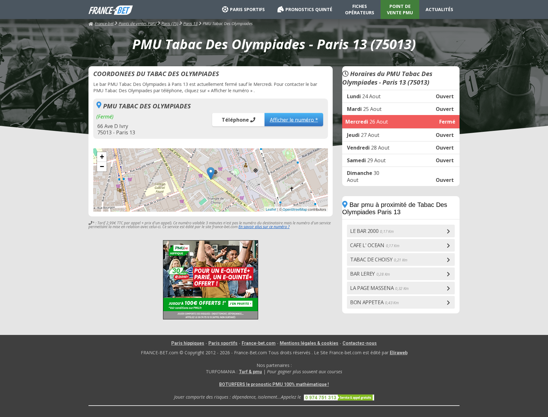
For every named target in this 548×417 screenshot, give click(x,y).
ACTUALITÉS (439, 9)
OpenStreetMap (295, 209)
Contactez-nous (359, 343)
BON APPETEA (374, 302)
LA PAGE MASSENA (379, 288)
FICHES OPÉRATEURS (359, 9)
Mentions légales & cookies (309, 343)
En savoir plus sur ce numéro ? (264, 226)
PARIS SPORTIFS (247, 9)
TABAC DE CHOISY (378, 259)
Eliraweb (399, 352)
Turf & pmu (250, 371)
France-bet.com (259, 343)
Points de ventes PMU (137, 23)
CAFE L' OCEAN (374, 245)
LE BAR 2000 (371, 231)
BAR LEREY (370, 273)
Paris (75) (169, 23)
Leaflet (271, 209)
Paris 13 (190, 23)
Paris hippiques (187, 343)
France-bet (104, 23)
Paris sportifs (223, 343)
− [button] (102, 166)
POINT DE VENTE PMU (400, 9)
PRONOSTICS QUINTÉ (308, 9)
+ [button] (102, 157)
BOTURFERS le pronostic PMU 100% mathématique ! (274, 384)
